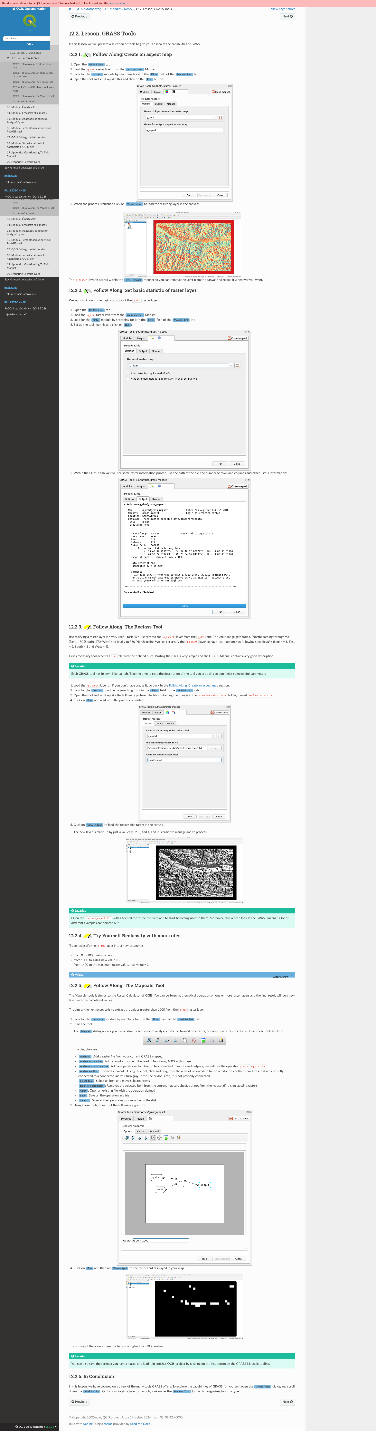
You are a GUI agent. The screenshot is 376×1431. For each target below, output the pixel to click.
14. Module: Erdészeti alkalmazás (27, 224)
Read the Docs (140, 1424)
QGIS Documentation (30, 8)
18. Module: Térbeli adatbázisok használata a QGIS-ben (26, 257)
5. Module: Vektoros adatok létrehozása (23, 117)
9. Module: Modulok (19, 142)
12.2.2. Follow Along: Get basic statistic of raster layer (33, 187)
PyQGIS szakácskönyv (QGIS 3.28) (25, 308)
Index (29, 44)
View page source (283, 9)
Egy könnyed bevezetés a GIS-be (24, 279)
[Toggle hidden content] (283, 975)
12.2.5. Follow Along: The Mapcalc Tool (33, 208)
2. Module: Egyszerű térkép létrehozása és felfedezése (23, 92)
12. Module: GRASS (19, 159)
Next (286, 16)
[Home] (70, 9)
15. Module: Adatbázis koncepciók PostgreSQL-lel (27, 232)
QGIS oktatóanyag (88, 9)
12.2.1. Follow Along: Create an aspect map (32, 178)
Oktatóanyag (12, 78)
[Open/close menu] (2, 79)
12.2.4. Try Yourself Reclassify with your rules (33, 201)
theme (108, 1424)
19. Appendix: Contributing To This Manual (28, 266)
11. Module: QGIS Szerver (22, 153)
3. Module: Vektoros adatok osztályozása (23, 102)
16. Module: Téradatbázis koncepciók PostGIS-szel (29, 241)
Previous (80, 16)
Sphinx (88, 1424)
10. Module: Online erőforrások (26, 147)
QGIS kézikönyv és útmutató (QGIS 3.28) (29, 63)
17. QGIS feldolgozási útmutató (26, 249)
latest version (117, 3)
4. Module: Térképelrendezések (25, 109)
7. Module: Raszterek (19, 130)
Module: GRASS (118, 9)
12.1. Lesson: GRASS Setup (25, 165)
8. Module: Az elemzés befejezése (27, 136)
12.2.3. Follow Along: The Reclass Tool (33, 194)
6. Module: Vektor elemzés (22, 124)
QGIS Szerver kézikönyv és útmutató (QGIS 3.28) (27, 71)
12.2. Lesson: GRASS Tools (25, 170)
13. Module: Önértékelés (21, 219)
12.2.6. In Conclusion (24, 213)
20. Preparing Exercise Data (23, 273)
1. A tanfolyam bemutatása (23, 84)
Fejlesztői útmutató (16, 314)
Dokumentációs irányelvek (20, 294)
